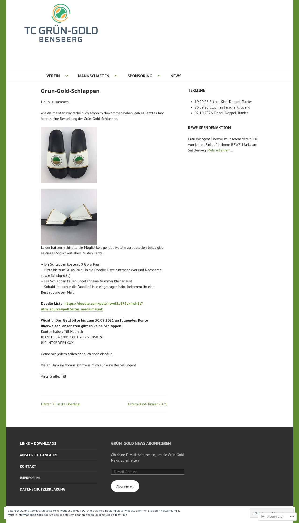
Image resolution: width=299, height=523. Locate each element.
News (176, 75)
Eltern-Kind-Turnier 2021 (147, 404)
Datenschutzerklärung (42, 489)
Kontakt (28, 466)
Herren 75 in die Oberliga (60, 404)
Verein (53, 75)
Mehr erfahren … (220, 150)
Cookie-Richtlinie (116, 514)
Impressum (30, 477)
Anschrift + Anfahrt (39, 455)
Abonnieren (125, 486)
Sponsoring (140, 75)
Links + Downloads (38, 443)
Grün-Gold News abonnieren (141, 443)
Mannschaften (93, 75)
